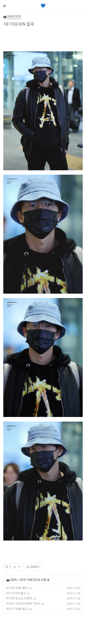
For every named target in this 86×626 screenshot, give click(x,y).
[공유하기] (15, 567)
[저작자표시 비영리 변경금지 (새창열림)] (48, 567)
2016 (23, 580)
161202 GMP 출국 (17, 588)
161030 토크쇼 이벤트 (19, 598)
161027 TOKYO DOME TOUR (23, 603)
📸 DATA (11, 580)
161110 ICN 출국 (16, 593)
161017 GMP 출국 (17, 609)
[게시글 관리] (19, 567)
